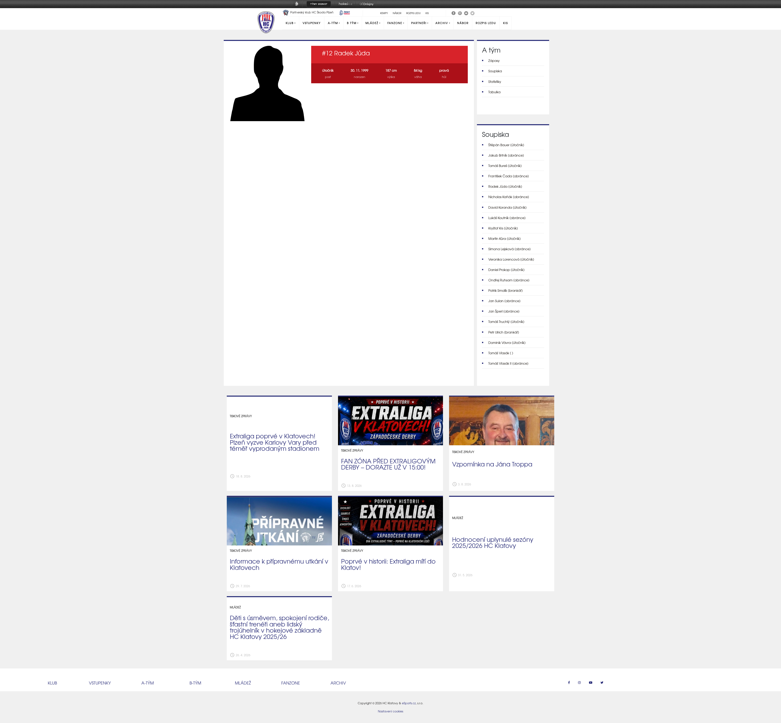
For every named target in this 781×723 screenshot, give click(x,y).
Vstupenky (312, 23)
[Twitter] (472, 12)
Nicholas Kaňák (508, 196)
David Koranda (507, 207)
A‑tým (147, 683)
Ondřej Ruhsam (508, 280)
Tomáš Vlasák (500, 352)
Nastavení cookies (390, 711)
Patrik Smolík (505, 290)
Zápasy (494, 60)
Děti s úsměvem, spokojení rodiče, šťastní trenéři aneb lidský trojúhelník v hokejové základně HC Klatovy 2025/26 (279, 627)
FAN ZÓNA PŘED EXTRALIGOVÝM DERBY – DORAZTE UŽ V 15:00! (388, 464)
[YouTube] (466, 12)
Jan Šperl (503, 311)
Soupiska (495, 70)
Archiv (441, 23)
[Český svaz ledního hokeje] (298, 6)
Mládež (371, 23)
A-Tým (333, 23)
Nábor (397, 13)
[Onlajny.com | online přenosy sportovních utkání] (367, 6)
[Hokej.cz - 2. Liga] (345, 6)
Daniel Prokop (506, 269)
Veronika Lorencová (511, 259)
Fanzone (394, 23)
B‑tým (195, 683)
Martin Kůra (504, 238)
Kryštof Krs (503, 228)
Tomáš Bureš (505, 165)
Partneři (418, 23)
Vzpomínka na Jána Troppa (492, 463)
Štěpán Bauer (506, 144)
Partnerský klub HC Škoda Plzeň (311, 12)
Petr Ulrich (503, 332)
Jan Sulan (504, 300)
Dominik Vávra (507, 342)
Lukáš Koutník (507, 217)
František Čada (508, 175)
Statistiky (494, 81)
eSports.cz (409, 703)
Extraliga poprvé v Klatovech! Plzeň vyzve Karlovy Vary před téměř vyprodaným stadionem (274, 442)
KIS (427, 13)
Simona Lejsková (509, 248)
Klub (289, 23)
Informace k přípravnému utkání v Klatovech (279, 564)
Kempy (384, 13)
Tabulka (494, 91)
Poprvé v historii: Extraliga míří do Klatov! (388, 564)
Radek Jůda (505, 186)
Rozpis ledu (413, 13)
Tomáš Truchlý (506, 321)
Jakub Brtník (506, 155)
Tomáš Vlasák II (508, 363)
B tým (352, 23)
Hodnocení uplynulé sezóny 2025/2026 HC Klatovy (492, 542)
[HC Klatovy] (454, 12)
